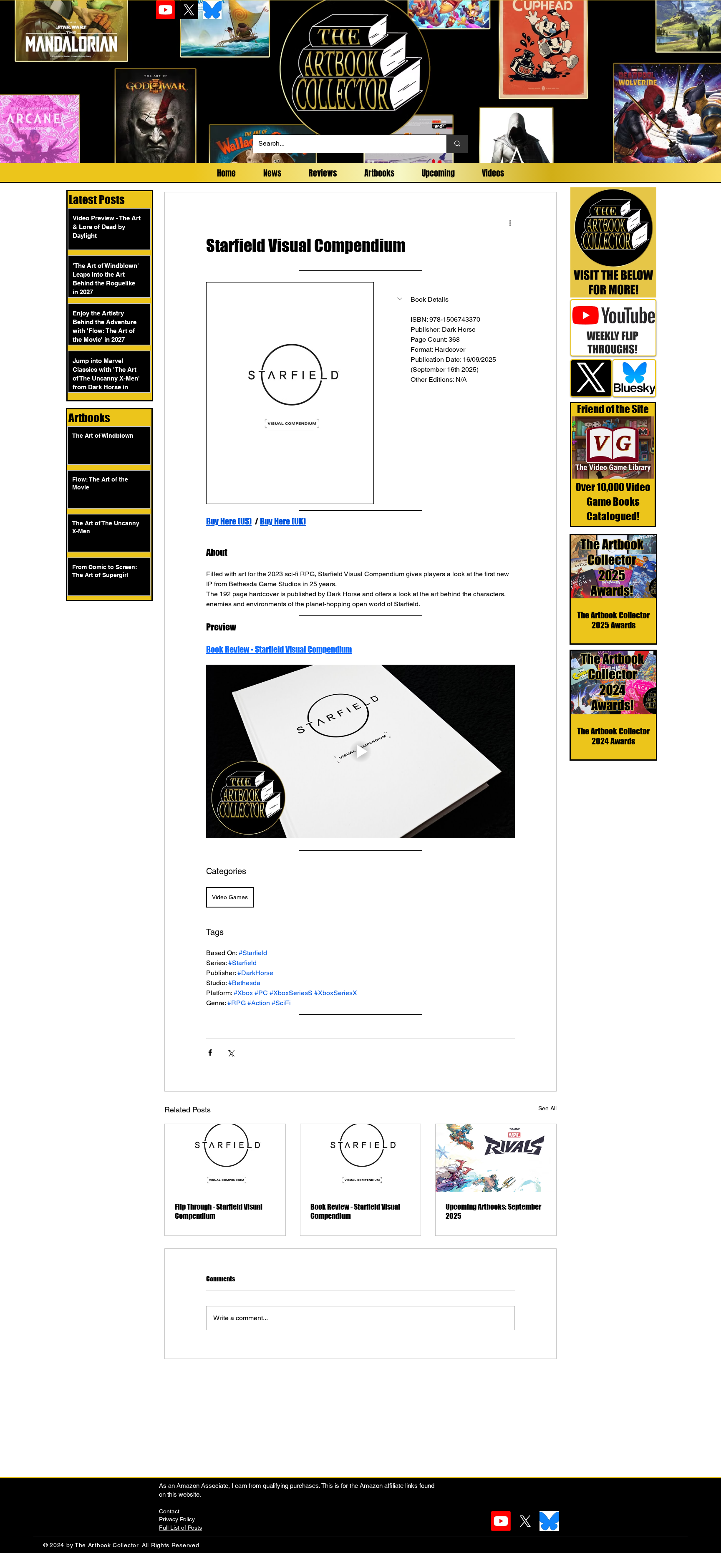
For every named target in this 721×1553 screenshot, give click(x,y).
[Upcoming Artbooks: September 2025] (496, 1158)
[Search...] (457, 144)
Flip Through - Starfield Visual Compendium (218, 1211)
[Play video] (360, 751)
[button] (453, 299)
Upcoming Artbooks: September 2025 (493, 1211)
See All (547, 1108)
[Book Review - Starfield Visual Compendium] (360, 1158)
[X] (188, 9)
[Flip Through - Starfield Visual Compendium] (225, 1158)
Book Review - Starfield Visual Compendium (355, 1211)
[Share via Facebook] (210, 1052)
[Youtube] (165, 9)
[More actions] (510, 222)
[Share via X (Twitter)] (230, 1052)
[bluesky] (212, 9)
